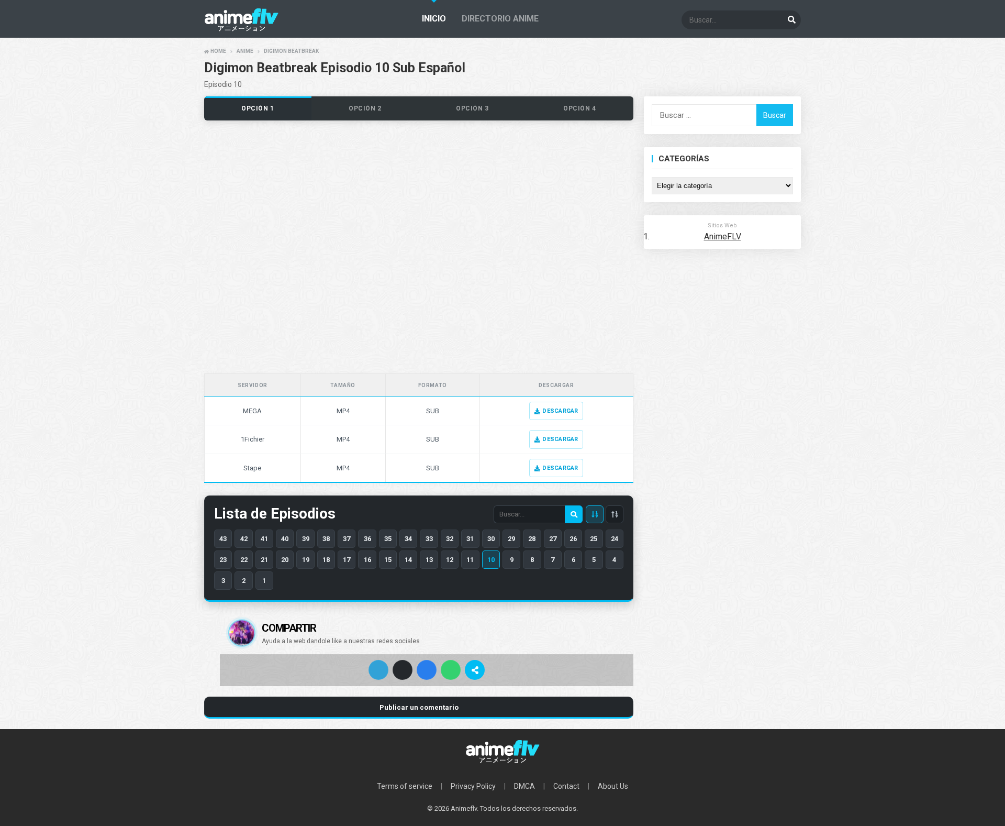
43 (223, 539)
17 (346, 560)
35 (388, 539)
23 (223, 560)
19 (305, 560)
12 (449, 560)
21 (264, 560)
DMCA (524, 786)
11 (470, 560)
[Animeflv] (241, 29)
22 (244, 560)
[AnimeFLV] (502, 752)
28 (531, 539)
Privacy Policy (473, 786)
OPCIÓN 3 (472, 108)
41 (264, 539)
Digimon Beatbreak (291, 51)
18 (326, 560)
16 (367, 560)
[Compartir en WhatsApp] (451, 670)
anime (245, 51)
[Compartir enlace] (475, 670)
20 (284, 560)
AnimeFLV (722, 236)
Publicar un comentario (419, 707)
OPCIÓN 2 (365, 108)
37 (346, 539)
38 (326, 539)
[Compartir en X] (402, 670)
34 (408, 539)
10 (491, 560)
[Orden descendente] (595, 514)
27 (552, 539)
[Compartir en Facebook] (427, 670)
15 (388, 560)
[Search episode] (574, 514)
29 (511, 539)
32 (449, 539)
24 (614, 539)
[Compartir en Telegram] (378, 670)
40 (284, 539)
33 (429, 539)
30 (491, 539)
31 (470, 539)
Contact (566, 786)
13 (429, 560)
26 (573, 539)
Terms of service (404, 786)
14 (408, 560)
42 (244, 539)
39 (305, 539)
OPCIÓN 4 (579, 108)
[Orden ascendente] (614, 514)
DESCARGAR (560, 411)
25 (593, 539)
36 (367, 539)
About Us (613, 786)
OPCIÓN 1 (257, 108)
